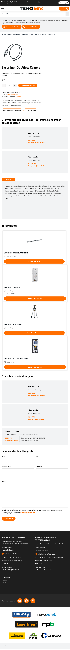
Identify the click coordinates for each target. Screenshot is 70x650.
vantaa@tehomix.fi (8, 550)
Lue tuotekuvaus (30, 110)
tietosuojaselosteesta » (28, 512)
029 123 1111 (8, 438)
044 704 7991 (32, 164)
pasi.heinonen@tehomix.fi (36, 142)
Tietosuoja (61, 645)
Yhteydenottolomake (12, 27)
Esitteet (4, 580)
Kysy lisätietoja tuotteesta (12, 110)
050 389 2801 (32, 140)
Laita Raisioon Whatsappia (46, 554)
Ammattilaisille (16, 35)
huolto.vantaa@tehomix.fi (10, 570)
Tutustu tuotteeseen (34, 261)
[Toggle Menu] (2, 8)
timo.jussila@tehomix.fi (36, 166)
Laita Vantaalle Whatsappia (14, 554)
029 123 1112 (40, 567)
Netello (66, 645)
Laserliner (18, 96)
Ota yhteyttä (64, 3)
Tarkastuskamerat (34, 35)
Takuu (4, 583)
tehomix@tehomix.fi (11, 440)
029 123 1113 (7, 547)
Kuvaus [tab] (8, 179)
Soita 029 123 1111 (31, 27)
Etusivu (4, 35)
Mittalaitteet (25, 35)
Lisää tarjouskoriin (28, 85)
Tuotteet (9, 35)
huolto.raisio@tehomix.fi (43, 570)
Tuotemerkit (6, 578)
